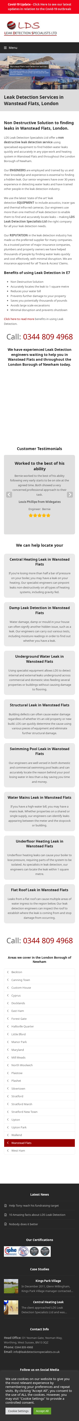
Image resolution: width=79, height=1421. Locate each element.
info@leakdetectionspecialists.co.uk (36, 1352)
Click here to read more (19, 319)
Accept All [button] (42, 1411)
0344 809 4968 (48, 337)
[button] (10, 48)
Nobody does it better (23, 1224)
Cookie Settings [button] (18, 1411)
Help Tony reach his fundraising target (34, 1205)
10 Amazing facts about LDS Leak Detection (37, 1215)
